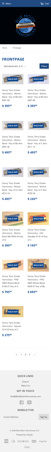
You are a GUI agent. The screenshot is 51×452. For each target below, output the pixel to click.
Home (4, 47)
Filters (44, 66)
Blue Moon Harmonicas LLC (27, 430)
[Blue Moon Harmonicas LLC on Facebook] (22, 403)
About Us (25, 385)
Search (25, 381)
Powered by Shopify (24, 434)
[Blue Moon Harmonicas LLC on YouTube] (29, 403)
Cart (46, 3)
